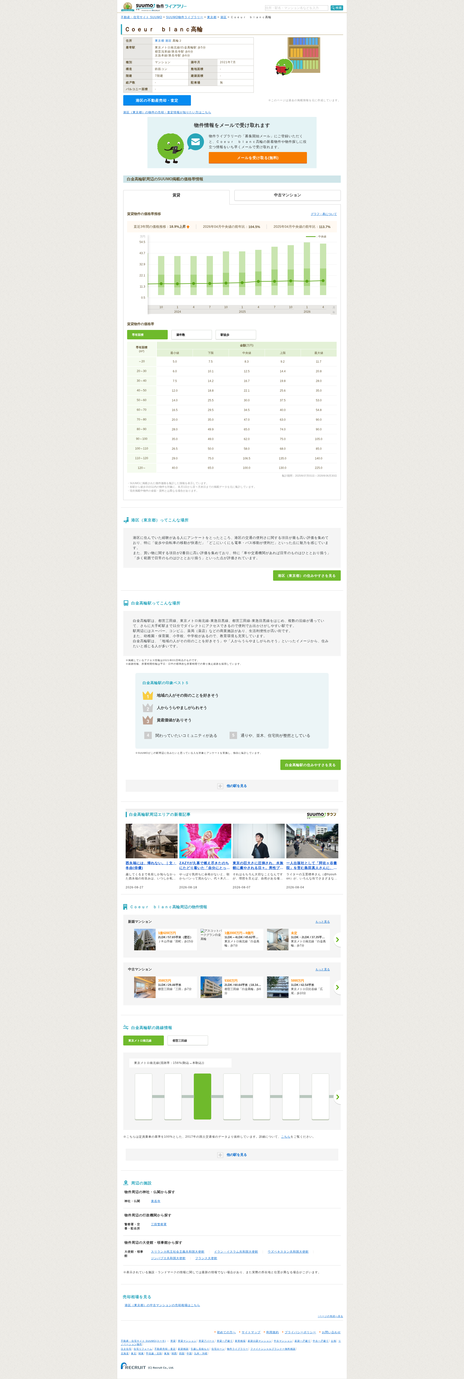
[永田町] (320, 1096)
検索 (339, 7)
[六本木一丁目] (261, 1096)
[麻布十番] (232, 1096)
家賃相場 (240, 1341)
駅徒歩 (225, 334)
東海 (166, 1353)
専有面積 (138, 334)
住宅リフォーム (143, 1349)
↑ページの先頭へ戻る (330, 1316)
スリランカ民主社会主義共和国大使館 (177, 1251)
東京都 (212, 17)
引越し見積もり (200, 1349)
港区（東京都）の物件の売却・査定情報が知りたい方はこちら (167, 112)
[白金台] (173, 1096)
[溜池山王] (291, 1096)
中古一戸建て (321, 1341)
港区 (223, 17)
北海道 (125, 1353)
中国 (189, 1353)
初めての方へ (226, 1332)
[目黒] (143, 1096)
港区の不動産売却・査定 (157, 100)
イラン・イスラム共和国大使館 (236, 1251)
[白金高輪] (202, 1096)
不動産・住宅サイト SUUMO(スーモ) (143, 1341)
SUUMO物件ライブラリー (184, 17)
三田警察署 (159, 1224)
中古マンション (283, 1341)
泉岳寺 (155, 1201)
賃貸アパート (207, 1341)
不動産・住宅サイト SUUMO (141, 17)
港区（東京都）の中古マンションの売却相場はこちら (162, 1305)
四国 (181, 1353)
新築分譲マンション (260, 1341)
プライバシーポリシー (300, 1332)
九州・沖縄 (200, 1353)
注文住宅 (126, 1349)
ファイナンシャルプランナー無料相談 (273, 1349)
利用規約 (272, 1332)
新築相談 (183, 1349)
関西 (174, 1353)
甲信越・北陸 (154, 1353)
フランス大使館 (206, 1258)
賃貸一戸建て (225, 1341)
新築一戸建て (303, 1341)
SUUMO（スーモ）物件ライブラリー (154, 6)
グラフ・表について (324, 214)
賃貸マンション (187, 1341)
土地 (333, 1341)
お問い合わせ (331, 1332)
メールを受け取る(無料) (258, 158)
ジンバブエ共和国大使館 (168, 1258)
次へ (337, 1097)
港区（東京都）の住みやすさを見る (307, 576)
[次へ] (337, 939)
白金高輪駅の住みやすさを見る (310, 765)
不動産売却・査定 (165, 1349)
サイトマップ (251, 1332)
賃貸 (173, 1341)
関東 (141, 1353)
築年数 (180, 334)
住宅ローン (218, 1349)
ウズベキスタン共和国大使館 (288, 1251)
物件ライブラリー (237, 1349)
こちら (285, 1136)
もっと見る (322, 921)
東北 (133, 1353)
